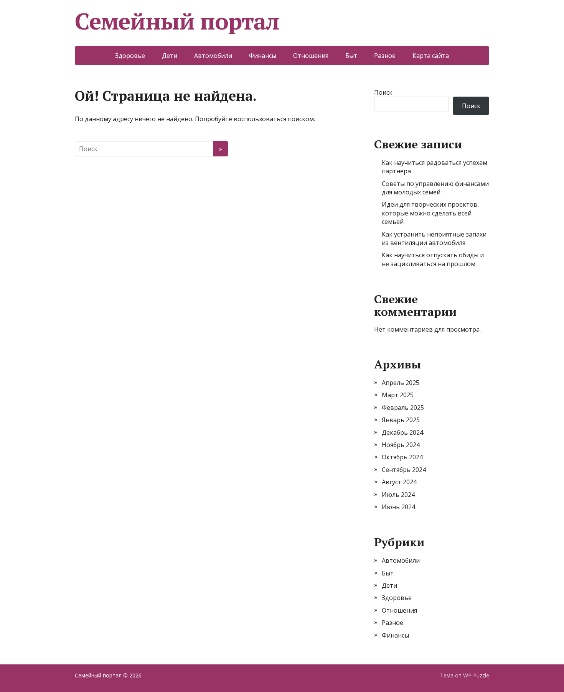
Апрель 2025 (400, 382)
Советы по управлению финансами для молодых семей (435, 187)
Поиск (383, 92)
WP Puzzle (476, 675)
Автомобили (213, 55)
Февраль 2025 (403, 407)
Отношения (310, 55)
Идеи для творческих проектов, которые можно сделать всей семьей (430, 213)
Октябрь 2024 (402, 457)
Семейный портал (177, 21)
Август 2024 (399, 482)
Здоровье (130, 55)
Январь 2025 (401, 420)
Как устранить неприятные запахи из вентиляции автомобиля (434, 238)
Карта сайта (430, 55)
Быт (351, 55)
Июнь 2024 (398, 507)
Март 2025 (398, 395)
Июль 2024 (398, 494)
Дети (169, 55)
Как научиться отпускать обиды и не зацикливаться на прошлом (433, 259)
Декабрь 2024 (402, 432)
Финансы (262, 55)
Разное (385, 55)
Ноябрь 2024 (401, 445)
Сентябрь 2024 (404, 469)
